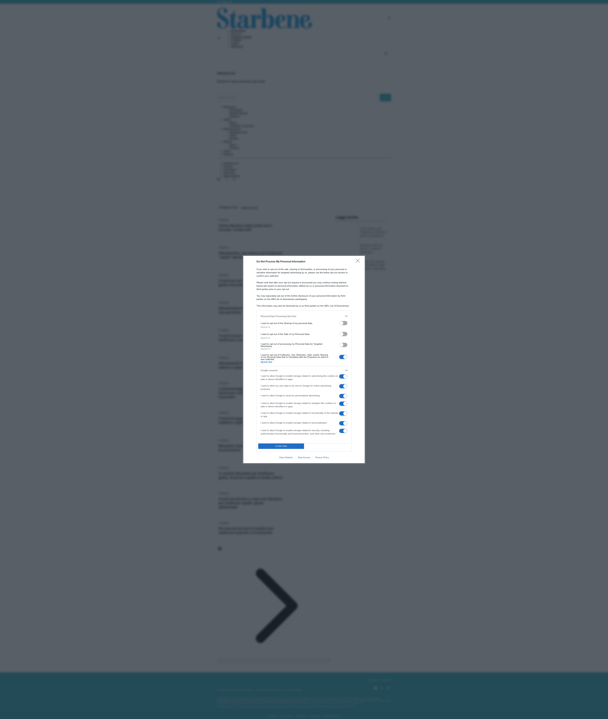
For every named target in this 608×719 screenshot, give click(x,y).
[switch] (343, 323)
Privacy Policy (322, 457)
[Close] (359, 262)
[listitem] (304, 316)
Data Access (304, 457)
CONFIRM (281, 446)
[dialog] (304, 359)
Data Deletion (286, 457)
